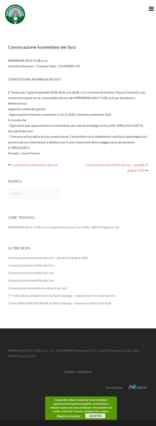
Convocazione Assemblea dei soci (35, 165)
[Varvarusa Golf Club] (15, 14)
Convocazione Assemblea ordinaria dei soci (37, 288)
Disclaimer (84, 372)
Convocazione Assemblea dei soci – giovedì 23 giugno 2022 (48, 258)
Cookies (69, 372)
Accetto (95, 416)
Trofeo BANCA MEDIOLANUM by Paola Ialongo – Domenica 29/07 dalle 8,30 (59, 303)
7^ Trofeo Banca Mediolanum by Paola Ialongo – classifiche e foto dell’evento (61, 296)
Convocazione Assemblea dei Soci (31, 265)
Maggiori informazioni (68, 415)
